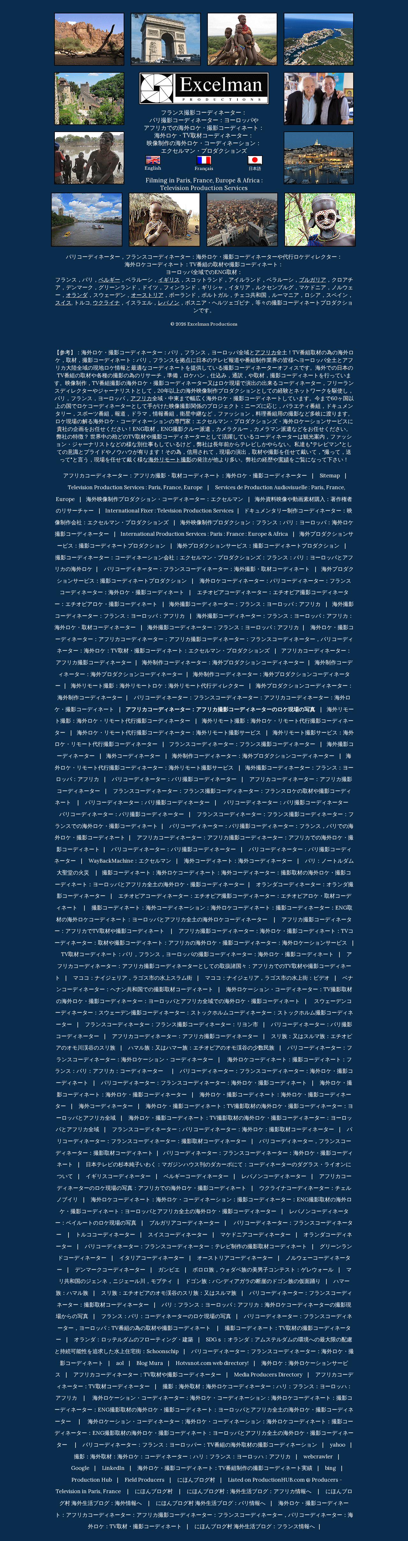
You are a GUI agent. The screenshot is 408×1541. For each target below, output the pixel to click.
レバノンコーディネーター (273, 1176)
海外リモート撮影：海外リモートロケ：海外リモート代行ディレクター (157, 685)
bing (330, 1467)
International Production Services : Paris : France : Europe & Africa (204, 533)
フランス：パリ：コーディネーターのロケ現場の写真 (166, 1316)
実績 (283, 459)
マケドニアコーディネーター (255, 1234)
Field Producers (144, 1479)
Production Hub (91, 1479)
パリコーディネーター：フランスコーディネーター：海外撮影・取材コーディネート (207, 568)
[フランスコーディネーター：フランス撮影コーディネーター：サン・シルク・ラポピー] (89, 76)
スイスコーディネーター (178, 1234)
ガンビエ (169, 1269)
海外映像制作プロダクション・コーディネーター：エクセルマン (164, 499)
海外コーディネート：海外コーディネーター (238, 860)
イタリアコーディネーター (151, 1257)
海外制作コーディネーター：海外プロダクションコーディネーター (223, 662)
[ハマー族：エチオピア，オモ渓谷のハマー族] (164, 196)
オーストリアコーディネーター (235, 1257)
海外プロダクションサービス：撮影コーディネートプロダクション (258, 545)
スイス (63, 302)
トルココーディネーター (105, 1234)
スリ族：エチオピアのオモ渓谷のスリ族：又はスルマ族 (169, 1292)
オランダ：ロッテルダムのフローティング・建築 (133, 1339)
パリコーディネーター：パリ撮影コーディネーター (174, 779)
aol (120, 1363)
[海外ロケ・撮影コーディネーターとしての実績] (89, 135)
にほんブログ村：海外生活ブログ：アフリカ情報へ (249, 1491)
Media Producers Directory (268, 1374)
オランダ (77, 295)
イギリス (169, 279)
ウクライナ (106, 302)
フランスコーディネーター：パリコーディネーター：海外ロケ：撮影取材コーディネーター (223, 1129)
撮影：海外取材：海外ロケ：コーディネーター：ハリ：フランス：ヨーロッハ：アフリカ (182, 1456)
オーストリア (147, 295)
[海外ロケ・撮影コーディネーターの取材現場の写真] (166, 16)
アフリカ (265, 352)
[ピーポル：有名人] (319, 76)
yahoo (337, 1444)
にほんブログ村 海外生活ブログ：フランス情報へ (254, 1526)
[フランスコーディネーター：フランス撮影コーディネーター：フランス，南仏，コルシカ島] (319, 16)
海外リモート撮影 (170, 459)
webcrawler (318, 1456)
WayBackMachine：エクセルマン (130, 860)
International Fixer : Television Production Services (169, 510)
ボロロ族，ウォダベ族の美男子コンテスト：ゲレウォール (263, 1269)
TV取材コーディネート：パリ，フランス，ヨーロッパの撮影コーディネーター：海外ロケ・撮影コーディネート (197, 954)
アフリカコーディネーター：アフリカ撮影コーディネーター (185, 1036)
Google (80, 1467)
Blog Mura (149, 1363)
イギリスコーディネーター (118, 1176)
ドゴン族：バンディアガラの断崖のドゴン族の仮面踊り (253, 1281)
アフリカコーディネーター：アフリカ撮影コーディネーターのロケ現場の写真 (220, 709)
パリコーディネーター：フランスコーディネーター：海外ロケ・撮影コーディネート (204, 1082)
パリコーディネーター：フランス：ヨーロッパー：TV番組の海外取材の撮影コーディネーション (200, 1444)
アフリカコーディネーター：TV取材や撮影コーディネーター (147, 1374)
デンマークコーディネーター (110, 1269)
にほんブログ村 (196, 1479)
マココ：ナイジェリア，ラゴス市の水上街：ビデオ (267, 977)
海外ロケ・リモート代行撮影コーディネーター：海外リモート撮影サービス (169, 732)
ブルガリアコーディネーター (184, 1222)
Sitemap (330, 475)
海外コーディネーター (133, 755)
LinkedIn (113, 1467)
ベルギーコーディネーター (196, 1176)
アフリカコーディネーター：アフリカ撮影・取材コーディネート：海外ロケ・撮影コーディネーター (185, 475)
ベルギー (109, 279)
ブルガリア (312, 279)
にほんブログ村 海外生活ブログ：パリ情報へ (211, 1503)
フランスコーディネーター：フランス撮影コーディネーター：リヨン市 (171, 1024)
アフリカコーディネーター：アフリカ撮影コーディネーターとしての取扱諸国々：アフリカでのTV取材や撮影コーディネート (203, 966)
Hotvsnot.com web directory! (212, 1363)
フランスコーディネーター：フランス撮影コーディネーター (242, 744)
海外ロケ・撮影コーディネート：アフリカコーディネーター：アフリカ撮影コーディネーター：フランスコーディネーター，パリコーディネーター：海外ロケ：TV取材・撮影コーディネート (204, 1515)
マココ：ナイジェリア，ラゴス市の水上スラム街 (132, 977)
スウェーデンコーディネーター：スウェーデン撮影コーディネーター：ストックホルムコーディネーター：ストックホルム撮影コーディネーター (204, 1013)
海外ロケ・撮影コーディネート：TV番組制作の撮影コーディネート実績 (224, 1467)
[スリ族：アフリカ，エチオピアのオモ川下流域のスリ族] (320, 196)
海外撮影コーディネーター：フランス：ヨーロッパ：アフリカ (245, 604)
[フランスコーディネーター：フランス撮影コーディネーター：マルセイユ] (319, 135)
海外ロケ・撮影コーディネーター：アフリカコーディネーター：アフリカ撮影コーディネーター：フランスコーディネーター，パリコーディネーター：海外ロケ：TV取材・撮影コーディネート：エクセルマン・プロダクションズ (204, 639)
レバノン (168, 302)
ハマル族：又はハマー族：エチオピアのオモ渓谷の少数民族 (201, 1047)
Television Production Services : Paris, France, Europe (135, 487)
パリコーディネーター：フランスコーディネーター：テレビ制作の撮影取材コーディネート (196, 1246)
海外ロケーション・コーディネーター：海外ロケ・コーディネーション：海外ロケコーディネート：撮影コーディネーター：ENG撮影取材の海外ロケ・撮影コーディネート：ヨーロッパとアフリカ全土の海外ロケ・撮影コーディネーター (204, 1409)
